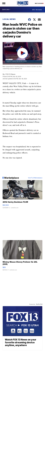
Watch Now (38, 3)
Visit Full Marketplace (35, 178)
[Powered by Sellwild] (39, 304)
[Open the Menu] (4, 3)
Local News (9, 19)
